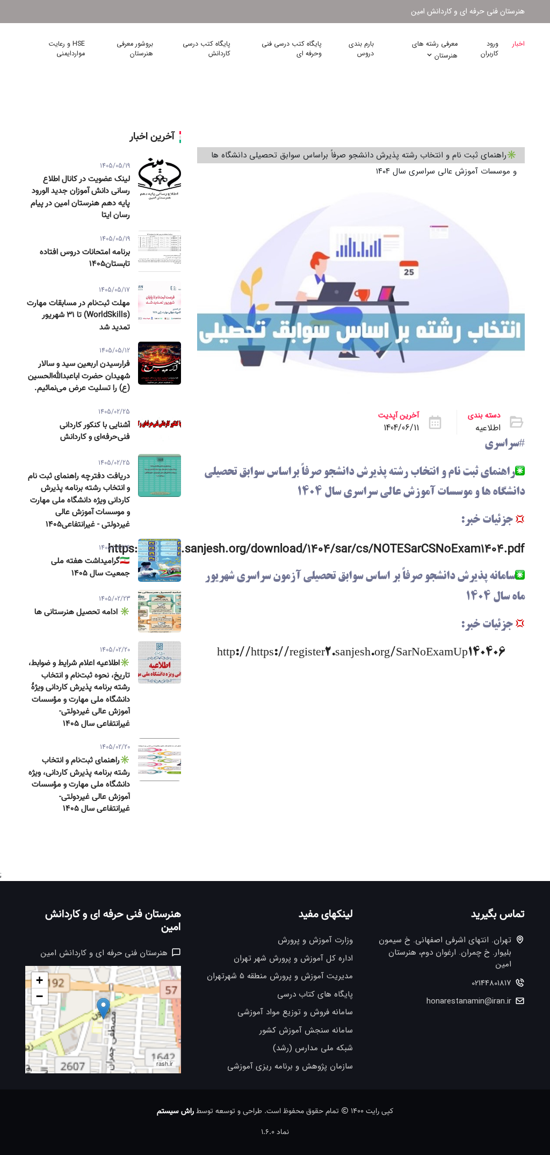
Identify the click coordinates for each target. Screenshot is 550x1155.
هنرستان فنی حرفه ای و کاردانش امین (468, 11)
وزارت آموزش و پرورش (315, 940)
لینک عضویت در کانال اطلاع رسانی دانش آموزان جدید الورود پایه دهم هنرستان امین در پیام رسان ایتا (80, 198)
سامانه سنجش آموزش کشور (306, 1030)
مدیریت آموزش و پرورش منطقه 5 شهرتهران (280, 976)
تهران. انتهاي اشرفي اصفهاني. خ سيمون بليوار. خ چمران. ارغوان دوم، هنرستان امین (445, 952)
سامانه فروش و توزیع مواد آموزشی (295, 1012)
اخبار (518, 44)
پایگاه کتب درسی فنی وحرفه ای (292, 49)
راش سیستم (175, 1111)
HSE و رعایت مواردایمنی (66, 49)
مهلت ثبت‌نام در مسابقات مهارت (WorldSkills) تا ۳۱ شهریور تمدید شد (78, 316)
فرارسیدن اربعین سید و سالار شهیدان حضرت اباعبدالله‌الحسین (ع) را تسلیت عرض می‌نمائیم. (79, 376)
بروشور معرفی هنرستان (135, 49)
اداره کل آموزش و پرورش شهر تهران (293, 958)
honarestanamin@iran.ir (468, 1001)
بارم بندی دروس (361, 49)
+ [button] (39, 980)
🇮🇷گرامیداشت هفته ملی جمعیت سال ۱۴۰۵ (90, 567)
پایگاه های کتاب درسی (315, 994)
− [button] (39, 996)
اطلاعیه (488, 428)
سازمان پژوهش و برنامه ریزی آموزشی (290, 1066)
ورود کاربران (489, 49)
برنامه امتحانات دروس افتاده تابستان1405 (85, 259)
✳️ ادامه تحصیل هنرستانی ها (82, 612)
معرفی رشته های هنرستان (435, 50)
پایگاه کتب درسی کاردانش (206, 49)
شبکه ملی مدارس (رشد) (313, 1048)
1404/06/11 (401, 428)
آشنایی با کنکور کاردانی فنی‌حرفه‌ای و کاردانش (95, 432)
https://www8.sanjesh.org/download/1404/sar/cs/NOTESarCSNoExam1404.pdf (316, 549)
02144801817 (491, 983)
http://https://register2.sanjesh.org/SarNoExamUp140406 (361, 653)
